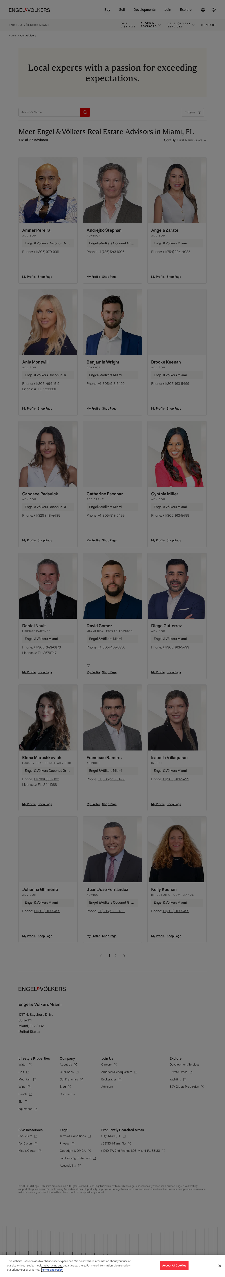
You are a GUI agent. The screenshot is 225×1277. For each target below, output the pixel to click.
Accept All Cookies (174, 1265)
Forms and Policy (52, 1270)
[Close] (219, 1266)
